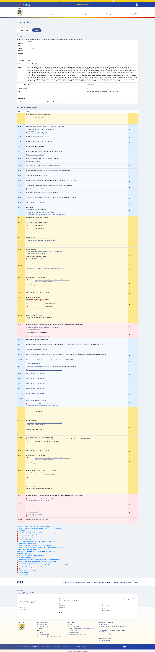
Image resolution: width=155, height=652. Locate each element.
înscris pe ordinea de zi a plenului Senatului (35, 202)
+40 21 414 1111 (23, 607)
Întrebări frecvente (67, 646)
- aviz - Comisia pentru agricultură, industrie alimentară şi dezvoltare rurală (37, 541)
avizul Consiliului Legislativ (33, 161)
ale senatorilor (104, 624)
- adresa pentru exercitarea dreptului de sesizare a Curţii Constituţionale (37, 551)
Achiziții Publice (35, 646)
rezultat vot (28, 209)
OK (113, 1)
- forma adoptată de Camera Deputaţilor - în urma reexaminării (34, 563)
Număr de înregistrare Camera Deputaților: (20, 51)
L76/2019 (20, 37)
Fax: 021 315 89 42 (63, 609)
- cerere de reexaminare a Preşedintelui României (31, 555)
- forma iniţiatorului (23, 530)
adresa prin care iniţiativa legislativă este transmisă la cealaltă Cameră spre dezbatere (46, 214)
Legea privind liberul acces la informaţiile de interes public (82, 628)
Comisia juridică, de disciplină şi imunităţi (36, 253)
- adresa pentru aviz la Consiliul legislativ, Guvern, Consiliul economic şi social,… (39, 534)
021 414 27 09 (62, 605)
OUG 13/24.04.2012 (95, 1)
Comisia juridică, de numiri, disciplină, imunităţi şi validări (48, 170)
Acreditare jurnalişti (43, 624)
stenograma (33, 317)
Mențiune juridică (133, 14)
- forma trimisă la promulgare (26, 553)
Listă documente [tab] (24, 30)
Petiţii (71, 624)
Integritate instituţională (106, 640)
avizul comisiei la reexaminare (34, 363)
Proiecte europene (121, 14)
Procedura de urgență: (23, 88)
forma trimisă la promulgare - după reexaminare (38, 500)
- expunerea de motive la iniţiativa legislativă (30, 532)
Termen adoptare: (22, 98)
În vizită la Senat (56, 646)
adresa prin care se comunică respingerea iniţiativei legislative (41, 212)
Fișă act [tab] (37, 30)
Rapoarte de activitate (74, 632)
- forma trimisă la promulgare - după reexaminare (31, 567)
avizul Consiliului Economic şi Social (35, 155)
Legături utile (77, 646)
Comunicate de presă (43, 626)
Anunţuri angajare (46, 646)
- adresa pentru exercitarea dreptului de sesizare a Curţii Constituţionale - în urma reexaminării (43, 565)
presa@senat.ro (105, 610)
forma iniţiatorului (31, 131)
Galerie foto (41, 628)
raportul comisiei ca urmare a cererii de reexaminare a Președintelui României (44, 370)
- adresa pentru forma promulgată (27, 571)
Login (124, 647)
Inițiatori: (20, 67)
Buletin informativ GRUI (44, 634)
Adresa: (19, 57)
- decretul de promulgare (24, 569)
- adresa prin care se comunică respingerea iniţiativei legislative (35, 545)
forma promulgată (31, 515)
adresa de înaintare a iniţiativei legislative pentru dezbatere (40, 129)
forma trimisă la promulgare (33, 329)
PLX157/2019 (30, 48)
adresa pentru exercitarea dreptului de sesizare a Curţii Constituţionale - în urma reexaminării (48, 498)
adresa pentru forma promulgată (34, 514)
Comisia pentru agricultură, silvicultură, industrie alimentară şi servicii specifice (44, 251)
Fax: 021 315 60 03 (106, 605)
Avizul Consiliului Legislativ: (24, 85)
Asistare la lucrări (73, 630)
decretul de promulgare (32, 512)
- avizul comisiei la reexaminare (26, 557)
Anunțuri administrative (23, 646)
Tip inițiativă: (21, 63)
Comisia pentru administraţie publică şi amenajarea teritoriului (41, 240)
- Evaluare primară (23, 574)
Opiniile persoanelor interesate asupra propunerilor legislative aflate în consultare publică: (38, 101)
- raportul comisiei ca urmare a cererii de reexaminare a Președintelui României (39, 559)
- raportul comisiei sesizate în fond (27, 543)
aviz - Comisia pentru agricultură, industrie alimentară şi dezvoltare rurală (43, 188)
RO (137, 4)
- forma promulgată (23, 572)
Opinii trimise (89, 101)
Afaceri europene (96, 14)
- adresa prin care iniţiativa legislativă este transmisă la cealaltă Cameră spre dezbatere (41, 547)
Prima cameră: (21, 60)
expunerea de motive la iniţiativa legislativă (37, 133)
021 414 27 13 (105, 603)
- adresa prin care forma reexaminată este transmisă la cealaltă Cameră (37, 561)
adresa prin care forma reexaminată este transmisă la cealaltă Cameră (43, 405)
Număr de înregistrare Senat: (20, 43)
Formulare (103, 636)
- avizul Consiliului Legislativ (25, 538)
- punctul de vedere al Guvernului (27, 540)
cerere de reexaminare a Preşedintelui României (38, 336)
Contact (84, 646)
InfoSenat (41, 632)
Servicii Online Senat (82, 4)
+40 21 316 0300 (23, 609)
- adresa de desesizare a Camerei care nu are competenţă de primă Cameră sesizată (40, 528)
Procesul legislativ (84, 14)
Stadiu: (19, 91)
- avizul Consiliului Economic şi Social (28, 536)
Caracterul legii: (21, 95)
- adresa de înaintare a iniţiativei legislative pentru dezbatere (34, 526)
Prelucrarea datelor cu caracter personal (78, 634)
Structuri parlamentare (72, 14)
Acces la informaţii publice (75, 626)
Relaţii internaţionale (108, 14)
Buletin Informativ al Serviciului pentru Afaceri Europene (51, 636)
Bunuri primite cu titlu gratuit (107, 634)
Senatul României (59, 14)
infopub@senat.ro (63, 613)
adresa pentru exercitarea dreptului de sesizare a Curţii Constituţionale (43, 327)
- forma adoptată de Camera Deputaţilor (28, 549)
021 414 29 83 (62, 607)
